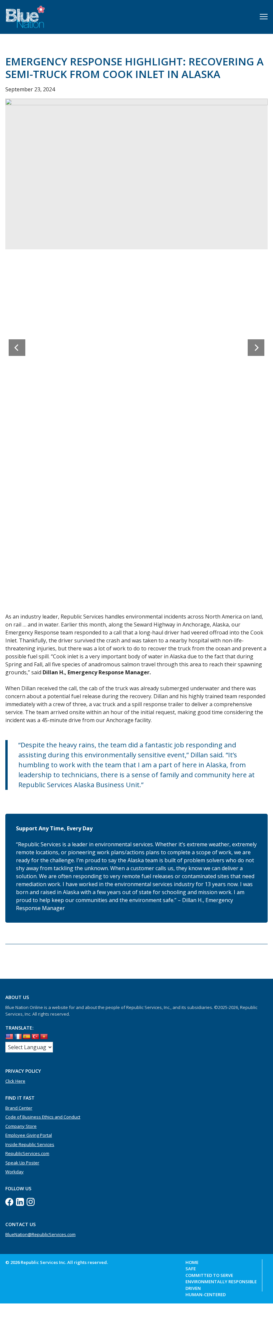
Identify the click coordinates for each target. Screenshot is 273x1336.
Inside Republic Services (29, 1144)
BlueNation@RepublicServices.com (40, 1234)
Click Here (15, 1081)
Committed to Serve (209, 1275)
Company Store (21, 1126)
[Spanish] (27, 1037)
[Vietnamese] (44, 1037)
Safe (190, 1269)
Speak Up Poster (22, 1163)
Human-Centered (205, 1294)
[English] (9, 1037)
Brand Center (18, 1108)
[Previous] (17, 347)
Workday (14, 1172)
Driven (193, 1288)
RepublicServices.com (27, 1153)
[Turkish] (35, 1037)
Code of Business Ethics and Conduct (42, 1117)
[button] (264, 16)
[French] (18, 1037)
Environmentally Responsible (221, 1282)
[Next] (256, 347)
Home (191, 1262)
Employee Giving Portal (28, 1135)
